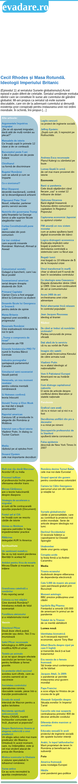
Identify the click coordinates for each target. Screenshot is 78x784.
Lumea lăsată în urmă (53, 169)
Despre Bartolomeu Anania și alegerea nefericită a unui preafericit (18, 731)
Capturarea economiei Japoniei (58, 217)
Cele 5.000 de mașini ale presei (58, 583)
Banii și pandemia (51, 185)
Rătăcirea (7, 537)
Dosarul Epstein (11, 454)
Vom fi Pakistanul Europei (55, 373)
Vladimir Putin (49, 362)
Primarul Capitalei (12, 292)
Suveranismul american (15, 280)
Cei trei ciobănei (11, 240)
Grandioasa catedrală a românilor (15, 590)
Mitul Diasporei (10, 189)
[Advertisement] (39, 43)
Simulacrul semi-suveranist (17, 371)
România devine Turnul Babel (57, 469)
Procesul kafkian (11, 477)
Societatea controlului (14, 685)
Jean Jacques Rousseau (54, 314)
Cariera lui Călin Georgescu (56, 486)
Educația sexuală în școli (55, 731)
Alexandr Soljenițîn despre (56, 699)
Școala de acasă (11, 699)
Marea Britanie (10, 314)
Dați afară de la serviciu (54, 342)
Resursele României (13, 326)
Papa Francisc (49, 688)
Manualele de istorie (13, 140)
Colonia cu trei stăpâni (14, 599)
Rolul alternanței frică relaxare (58, 306)
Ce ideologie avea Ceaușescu (57, 280)
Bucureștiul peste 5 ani (15, 152)
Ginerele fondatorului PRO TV (18, 349)
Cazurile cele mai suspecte (56, 711)
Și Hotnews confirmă (13, 394)
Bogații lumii (48, 257)
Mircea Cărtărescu (12, 489)
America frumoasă (51, 762)
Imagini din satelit (51, 351)
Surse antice (9, 768)
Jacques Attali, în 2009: (54, 673)
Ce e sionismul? (11, 183)
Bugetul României (12, 172)
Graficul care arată (51, 407)
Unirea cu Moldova (12, 526)
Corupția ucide (49, 554)
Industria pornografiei (14, 360)
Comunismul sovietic (14, 269)
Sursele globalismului (53, 511)
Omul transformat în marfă (56, 268)
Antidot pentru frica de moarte (19, 562)
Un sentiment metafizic (15, 551)
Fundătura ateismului (14, 614)
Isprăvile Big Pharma (52, 605)
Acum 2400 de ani (51, 294)
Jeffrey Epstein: (49, 129)
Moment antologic (51, 594)
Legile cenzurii (49, 120)
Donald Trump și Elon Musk (17, 403)
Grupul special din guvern (55, 477)
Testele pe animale (12, 653)
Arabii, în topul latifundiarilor (57, 742)
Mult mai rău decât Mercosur (18, 469)
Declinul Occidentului (53, 532)
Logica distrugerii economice (57, 240)
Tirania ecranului (50, 571)
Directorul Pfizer (11, 628)
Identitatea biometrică (53, 633)
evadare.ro (25, 6)
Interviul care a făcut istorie (17, 428)
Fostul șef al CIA (11, 514)
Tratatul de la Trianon (53, 620)
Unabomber (47, 546)
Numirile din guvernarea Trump (19, 211)
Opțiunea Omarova (51, 200)
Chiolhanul (8, 163)
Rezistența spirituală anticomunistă (13, 712)
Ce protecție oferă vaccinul (17, 671)
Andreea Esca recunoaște (55, 157)
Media (5, 445)
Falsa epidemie (49, 442)
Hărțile (44, 770)
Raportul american (12, 414)
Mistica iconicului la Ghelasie (18, 757)
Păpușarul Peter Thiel (14, 200)
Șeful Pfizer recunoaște (15, 642)
